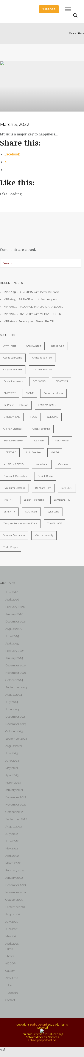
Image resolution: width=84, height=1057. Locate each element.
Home (72, 33)
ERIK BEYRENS (11, 417)
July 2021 (11, 921)
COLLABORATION (42, 369)
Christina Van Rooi (42, 357)
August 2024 (13, 694)
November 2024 (15, 672)
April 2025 (12, 643)
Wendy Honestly (44, 535)
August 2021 (13, 914)
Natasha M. (42, 464)
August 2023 (13, 746)
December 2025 (15, 621)
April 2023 (12, 775)
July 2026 (11, 592)
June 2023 (12, 760)
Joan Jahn (39, 440)
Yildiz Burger (10, 547)
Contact (10, 1000)
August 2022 (13, 826)
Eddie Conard (38, 1024)
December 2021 (15, 885)
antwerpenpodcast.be (42, 1040)
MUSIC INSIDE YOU (14, 464)
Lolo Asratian (33, 452)
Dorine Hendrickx (53, 393)
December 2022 (15, 797)
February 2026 (15, 606)
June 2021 (12, 929)
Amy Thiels (9, 346)
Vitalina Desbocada (14, 535)
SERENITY (9, 511)
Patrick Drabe (45, 476)
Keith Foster (62, 440)
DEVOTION (62, 381)
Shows (9, 956)
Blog (11, 985)
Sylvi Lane (53, 511)
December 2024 (15, 665)
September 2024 (16, 687)
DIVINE (30, 393)
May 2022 (11, 848)
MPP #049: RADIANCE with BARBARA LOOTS (33, 306)
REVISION (66, 488)
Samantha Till (62, 499)
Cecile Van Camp (12, 357)
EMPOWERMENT (48, 405)
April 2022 (12, 855)
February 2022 (14, 870)
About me (11, 978)
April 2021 (12, 943)
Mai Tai (55, 452)
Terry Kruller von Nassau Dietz (20, 523)
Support (13, 992)
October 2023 (14, 731)
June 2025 (12, 636)
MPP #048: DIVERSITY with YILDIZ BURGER (32, 314)
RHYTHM (8, 499)
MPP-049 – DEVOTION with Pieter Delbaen (31, 292)
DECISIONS (39, 381)
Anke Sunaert (33, 346)
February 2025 (14, 650)
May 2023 (11, 768)
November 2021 (15, 892)
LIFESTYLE (9, 452)
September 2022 (16, 819)
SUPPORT (49, 9)
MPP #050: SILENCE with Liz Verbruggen (30, 299)
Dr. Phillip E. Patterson (15, 405)
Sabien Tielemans (34, 499)
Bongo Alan (57, 346)
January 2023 (14, 790)
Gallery (10, 970)
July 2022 (11, 833)
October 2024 (14, 680)
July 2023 (11, 753)
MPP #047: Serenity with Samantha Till (29, 321)
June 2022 (12, 841)
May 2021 (11, 936)
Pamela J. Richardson (15, 476)
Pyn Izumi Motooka (14, 488)
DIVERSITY (9, 393)
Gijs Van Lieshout (12, 428)
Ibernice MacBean (13, 440)
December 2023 (15, 716)
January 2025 (14, 658)
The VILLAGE (54, 523)
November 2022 (15, 804)
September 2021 (16, 907)
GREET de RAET (41, 428)
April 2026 (12, 599)
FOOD (33, 417)
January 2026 (14, 614)
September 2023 (16, 738)
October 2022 (14, 811)
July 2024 (11, 702)
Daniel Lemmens (13, 381)
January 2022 (14, 877)
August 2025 (13, 628)
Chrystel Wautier (12, 369)
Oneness (63, 464)
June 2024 (12, 709)
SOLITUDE (31, 511)
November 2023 (15, 724)
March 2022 (13, 863)
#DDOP (10, 963)
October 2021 (14, 899)
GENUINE (52, 417)
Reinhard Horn (43, 488)
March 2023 (13, 782)
